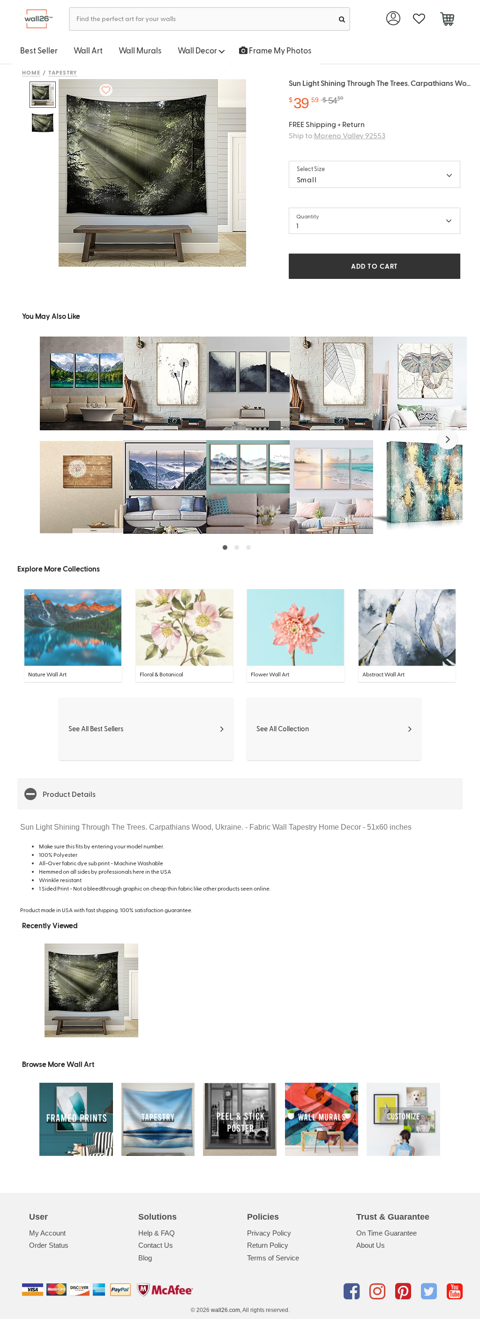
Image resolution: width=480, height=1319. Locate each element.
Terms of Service (273, 1258)
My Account (47, 1233)
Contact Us (155, 1245)
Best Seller (39, 50)
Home (31, 72)
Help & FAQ (156, 1233)
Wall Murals (140, 50)
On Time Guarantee (386, 1233)
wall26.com (225, 1310)
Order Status (48, 1245)
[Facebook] (353, 1291)
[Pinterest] (404, 1291)
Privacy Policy (269, 1233)
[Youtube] (455, 1291)
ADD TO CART (374, 266)
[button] (447, 439)
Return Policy (267, 1245)
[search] (342, 19)
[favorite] (418, 19)
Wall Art (88, 50)
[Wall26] (34, 19)
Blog (145, 1258)
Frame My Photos (280, 50)
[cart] (447, 20)
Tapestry (63, 72)
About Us (370, 1245)
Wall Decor (198, 50)
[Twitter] (430, 1291)
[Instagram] (379, 1291)
